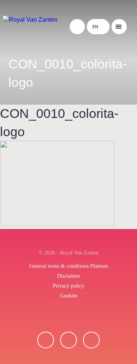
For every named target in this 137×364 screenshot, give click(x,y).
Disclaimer (68, 276)
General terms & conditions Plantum (68, 266)
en (95, 26)
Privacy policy (68, 286)
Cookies (68, 296)
